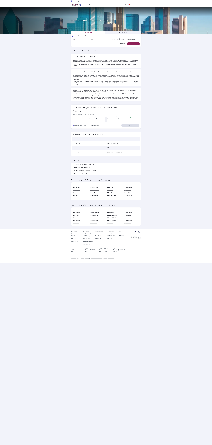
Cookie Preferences (124, 441)
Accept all (133, 441)
